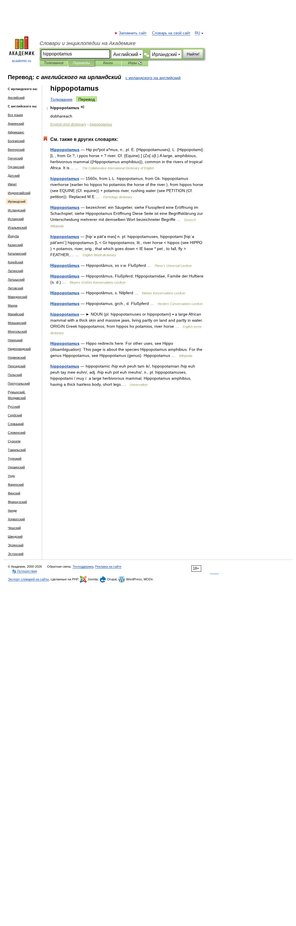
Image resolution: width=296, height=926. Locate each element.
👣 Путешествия (24, 571)
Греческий (15, 158)
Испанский (16, 219)
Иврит (12, 184)
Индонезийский (19, 193)
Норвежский (17, 357)
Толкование (61, 99)
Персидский (16, 366)
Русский (14, 406)
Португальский (19, 383)
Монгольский (17, 331)
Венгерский (16, 149)
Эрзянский (15, 545)
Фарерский (16, 484)
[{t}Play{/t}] (82, 107)
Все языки (15, 115)
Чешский (14, 528)
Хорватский (16, 519)
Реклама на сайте (108, 566)
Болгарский (16, 141)
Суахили (14, 441)
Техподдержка (83, 566)
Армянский (16, 123)
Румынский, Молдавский (17, 395)
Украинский (16, 467)
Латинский (15, 271)
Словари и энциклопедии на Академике (88, 43)
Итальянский (17, 227)
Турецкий (14, 458)
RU (197, 33)
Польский (15, 375)
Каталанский (17, 253)
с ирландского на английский (153, 77)
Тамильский (17, 450)
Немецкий (15, 340)
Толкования (53, 63)
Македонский (17, 297)
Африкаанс (16, 132)
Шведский (15, 536)
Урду (11, 476)
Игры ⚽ (135, 63)
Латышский (16, 279)
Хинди (12, 510)
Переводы (81, 63)
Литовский (15, 288)
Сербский (15, 415)
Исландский (16, 210)
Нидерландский (19, 349)
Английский (16, 97)
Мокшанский (17, 323)
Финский (14, 493)
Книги (108, 63)
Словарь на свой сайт (171, 33)
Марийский (16, 314)
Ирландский (16, 201)
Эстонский (15, 554)
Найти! (193, 54)
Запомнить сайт (133, 33)
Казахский (15, 245)
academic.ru (21, 61)
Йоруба (13, 236)
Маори (12, 305)
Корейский (15, 262)
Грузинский (16, 167)
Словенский (16, 432)
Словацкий (16, 424)
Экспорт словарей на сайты (28, 579)
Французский (17, 502)
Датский (14, 175)
